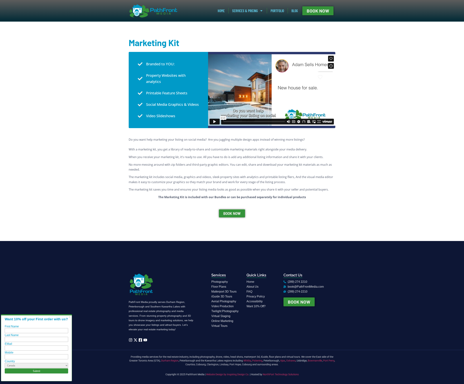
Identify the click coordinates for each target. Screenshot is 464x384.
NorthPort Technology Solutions (281, 374)
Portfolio (277, 11)
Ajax (282, 360)
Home (221, 11)
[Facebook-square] (140, 340)
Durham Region (170, 360)
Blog (294, 11)
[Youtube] (145, 340)
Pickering (257, 360)
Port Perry (328, 360)
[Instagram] (130, 340)
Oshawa (291, 360)
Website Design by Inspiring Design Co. (227, 374)
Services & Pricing (245, 11)
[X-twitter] (135, 340)
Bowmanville (315, 360)
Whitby (247, 360)
